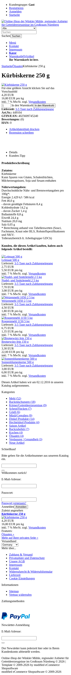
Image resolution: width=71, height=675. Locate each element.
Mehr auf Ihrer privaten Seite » (20, 537)
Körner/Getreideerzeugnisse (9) (28, 405)
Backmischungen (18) (22, 401)
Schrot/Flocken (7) (20, 408)
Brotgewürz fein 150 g (15, 341)
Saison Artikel (17, 425)
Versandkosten (37, 101)
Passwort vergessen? (14, 503)
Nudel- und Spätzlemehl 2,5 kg (20, 280)
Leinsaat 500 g (10, 260)
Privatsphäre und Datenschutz (27, 558)
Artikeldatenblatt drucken (24, 129)
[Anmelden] (3, 642)
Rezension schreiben (21, 132)
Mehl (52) (15, 398)
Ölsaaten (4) (16, 436)
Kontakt (14, 46)
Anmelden (21, 506)
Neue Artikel (16, 442)
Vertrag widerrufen (20, 594)
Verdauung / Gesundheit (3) (25, 439)
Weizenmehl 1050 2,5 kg (16, 300)
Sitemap (14, 591)
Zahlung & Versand (21, 554)
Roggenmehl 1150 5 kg (16, 321)
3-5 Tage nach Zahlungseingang (34, 109)
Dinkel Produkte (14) (21, 418)
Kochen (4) (16, 432)
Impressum (15, 49)
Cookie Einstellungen (22, 578)
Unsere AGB (17, 561)
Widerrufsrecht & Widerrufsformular (30, 571)
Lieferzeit (14, 575)
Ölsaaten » (8, 534)
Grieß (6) (14, 412)
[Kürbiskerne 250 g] (14, 84)
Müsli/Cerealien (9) (20, 415)
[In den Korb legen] (3, 470)
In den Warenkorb (44, 105)
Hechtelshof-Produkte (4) (24, 422)
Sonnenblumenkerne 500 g (18, 362)
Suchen (16, 36)
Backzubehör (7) (19, 429)
